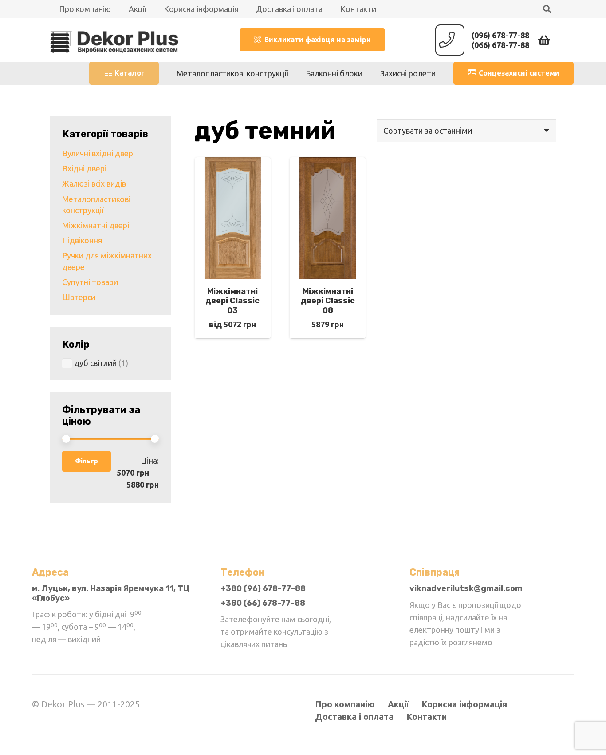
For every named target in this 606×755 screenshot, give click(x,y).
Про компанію (345, 704)
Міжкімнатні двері (95, 225)
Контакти (426, 717)
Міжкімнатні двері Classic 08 (328, 300)
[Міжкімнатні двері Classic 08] (328, 163)
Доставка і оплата (354, 717)
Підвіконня (82, 240)
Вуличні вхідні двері (98, 153)
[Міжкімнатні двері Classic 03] (233, 163)
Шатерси (78, 297)
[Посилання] (114, 40)
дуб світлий (95, 362)
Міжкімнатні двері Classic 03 (232, 300)
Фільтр (86, 461)
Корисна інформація (464, 704)
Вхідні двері (84, 168)
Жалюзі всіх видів (94, 183)
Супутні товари (90, 282)
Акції (398, 704)
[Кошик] (544, 40)
